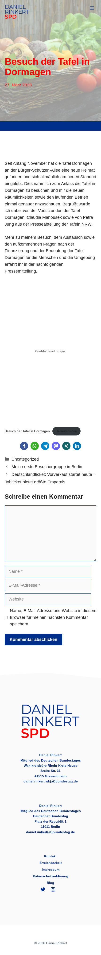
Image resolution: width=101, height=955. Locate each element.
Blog (50, 883)
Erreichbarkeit (50, 863)
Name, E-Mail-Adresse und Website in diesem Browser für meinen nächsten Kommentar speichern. (53, 617)
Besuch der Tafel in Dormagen (27, 431)
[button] (24, 446)
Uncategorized (25, 459)
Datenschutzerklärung (50, 876)
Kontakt (50, 856)
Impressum (50, 869)
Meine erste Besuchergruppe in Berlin (47, 466)
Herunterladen (66, 431)
